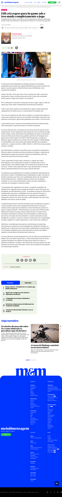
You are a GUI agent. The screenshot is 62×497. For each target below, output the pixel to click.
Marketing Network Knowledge (34, 454)
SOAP (49, 406)
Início (2, 7)
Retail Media (50, 396)
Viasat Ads (50, 419)
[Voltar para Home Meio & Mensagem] (13, 2)
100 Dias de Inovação (52, 387)
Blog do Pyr (13, 7)
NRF (31, 416)
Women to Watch (51, 446)
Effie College (33, 476)
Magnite (49, 421)
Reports (32, 407)
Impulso (49, 412)
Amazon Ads (50, 409)
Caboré (32, 424)
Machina (49, 418)
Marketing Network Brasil (36, 447)
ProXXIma (32, 394)
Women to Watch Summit (35, 438)
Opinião (32, 392)
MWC (31, 415)
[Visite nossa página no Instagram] (54, 492)
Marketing (32, 388)
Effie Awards (33, 422)
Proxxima (7, 7)
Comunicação (33, 387)
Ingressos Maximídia (52, 449)
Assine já (6, 434)
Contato (36, 2)
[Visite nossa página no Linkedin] (57, 492)
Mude (49, 424)
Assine (52, 2)
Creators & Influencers (53, 397)
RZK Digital (50, 425)
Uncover (49, 422)
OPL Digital (50, 410)
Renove (49, 437)
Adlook (49, 428)
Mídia (31, 389)
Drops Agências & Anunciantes (54, 389)
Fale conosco (50, 441)
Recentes (10, 283)
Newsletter (27, 2)
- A (3, 48)
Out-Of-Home (51, 399)
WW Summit (33, 418)
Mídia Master (33, 443)
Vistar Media (50, 416)
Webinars (32, 403)
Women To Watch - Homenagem (34, 457)
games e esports (15, 267)
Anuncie (49, 438)
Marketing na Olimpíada (53, 388)
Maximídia (32, 421)
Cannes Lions (33, 412)
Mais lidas (28, 283)
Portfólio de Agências (35, 406)
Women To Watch (34, 395)
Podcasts (32, 400)
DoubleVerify (50, 426)
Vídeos (31, 402)
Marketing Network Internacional (34, 469)
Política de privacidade (52, 440)
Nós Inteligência (51, 415)
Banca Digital (33, 404)
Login (42, 2)
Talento (49, 391)
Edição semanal (51, 444)
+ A (6, 48)
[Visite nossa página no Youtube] (61, 492)
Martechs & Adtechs (52, 400)
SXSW (31, 414)
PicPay (49, 413)
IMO (49, 408)
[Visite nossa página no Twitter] (51, 492)
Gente (31, 391)
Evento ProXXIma (34, 419)
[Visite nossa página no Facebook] (47, 492)
